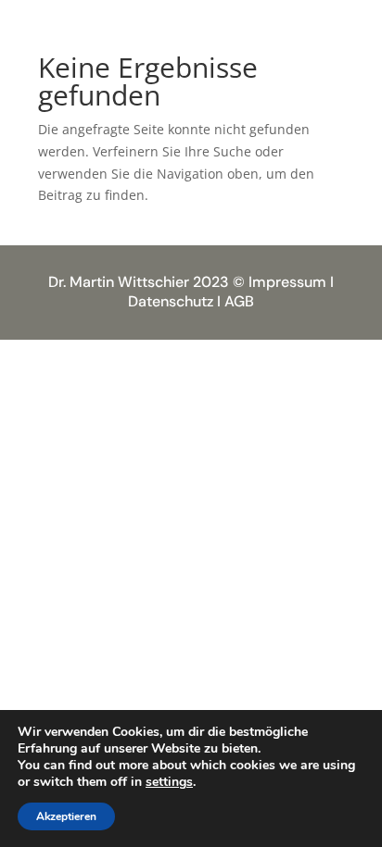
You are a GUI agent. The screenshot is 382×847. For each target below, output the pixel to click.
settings (169, 782)
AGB (239, 301)
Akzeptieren (66, 816)
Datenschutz (170, 301)
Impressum (287, 282)
